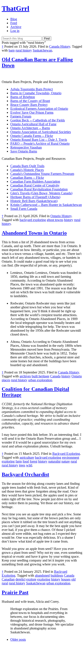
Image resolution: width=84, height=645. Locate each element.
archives (25, 376)
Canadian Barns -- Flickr (27, 177)
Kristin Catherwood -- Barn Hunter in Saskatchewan (46, 205)
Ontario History (61, 216)
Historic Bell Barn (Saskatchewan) (34, 201)
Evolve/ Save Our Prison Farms (31, 112)
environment (70, 457)
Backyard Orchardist (25, 474)
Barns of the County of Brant (30, 101)
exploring (8, 461)
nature (65, 461)
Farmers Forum (20, 116)
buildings (57, 575)
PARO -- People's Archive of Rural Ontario (40, 143)
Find (47, 38)
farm (19, 461)
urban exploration (40, 380)
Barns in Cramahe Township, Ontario (35, 93)
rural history (24, 50)
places (6, 380)
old (73, 579)
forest (33, 461)
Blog (13, 19)
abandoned (42, 575)
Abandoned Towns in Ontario (34, 233)
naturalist (54, 461)
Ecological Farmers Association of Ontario (39, 108)
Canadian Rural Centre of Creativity (34, 185)
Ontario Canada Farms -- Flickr (31, 136)
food (26, 461)
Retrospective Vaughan (26, 147)
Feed (13, 23)
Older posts (18, 639)
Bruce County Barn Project (28, 105)
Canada (55, 376)
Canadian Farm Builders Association (35, 181)
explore (31, 579)
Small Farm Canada (23, 208)
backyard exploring (33, 220)
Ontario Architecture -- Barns (30, 128)
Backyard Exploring (66, 453)
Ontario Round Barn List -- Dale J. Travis (38, 139)
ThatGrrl (15, 8)
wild (29, 465)
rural (74, 461)
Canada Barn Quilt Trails (27, 166)
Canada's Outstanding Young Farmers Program (42, 174)
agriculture (27, 457)
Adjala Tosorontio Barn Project (31, 89)
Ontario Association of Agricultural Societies (40, 132)
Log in (14, 31)
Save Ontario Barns (23, 151)
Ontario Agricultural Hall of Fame (33, 124)
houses (65, 579)
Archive (15, 27)
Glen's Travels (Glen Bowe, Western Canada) (41, 193)
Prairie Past (15, 592)
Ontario (77, 376)
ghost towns (55, 220)
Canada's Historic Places (27, 170)
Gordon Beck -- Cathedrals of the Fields (37, 120)
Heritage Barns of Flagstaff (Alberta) (35, 197)
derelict (20, 579)
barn (12, 50)
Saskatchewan (42, 50)
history (68, 220)
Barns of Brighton (22, 97)
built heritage (40, 376)
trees (22, 465)
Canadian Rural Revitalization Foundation (39, 189)
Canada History (59, 46)
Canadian (8, 579)
